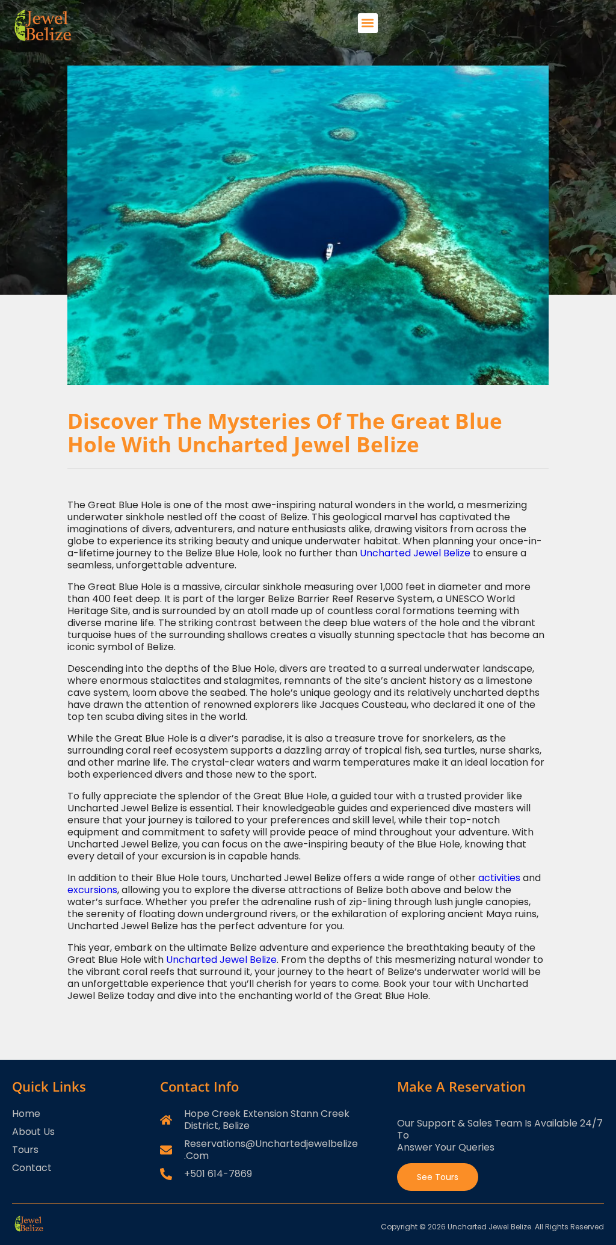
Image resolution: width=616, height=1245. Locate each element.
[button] (368, 23)
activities (499, 878)
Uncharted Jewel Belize (415, 553)
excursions (92, 890)
